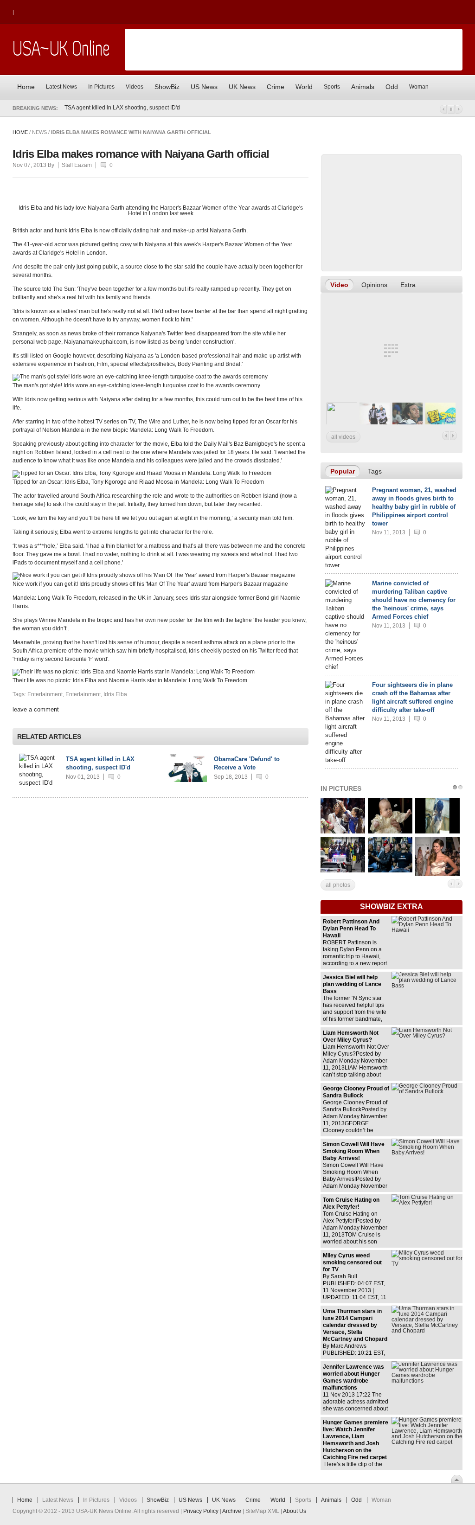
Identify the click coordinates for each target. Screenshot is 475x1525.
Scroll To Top (456, 1479)
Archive (231, 1511)
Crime (253, 1500)
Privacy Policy (200, 1511)
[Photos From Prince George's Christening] (390, 831)
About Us (294, 1511)
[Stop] (451, 109)
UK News (224, 1500)
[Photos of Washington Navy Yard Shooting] (343, 870)
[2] (459, 787)
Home (20, 132)
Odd (356, 1500)
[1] (454, 787)
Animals (331, 1500)
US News (190, 1500)
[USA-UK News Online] (61, 54)
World (277, 1500)
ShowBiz (158, 1500)
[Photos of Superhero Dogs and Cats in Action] (437, 831)
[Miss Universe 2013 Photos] (343, 831)
